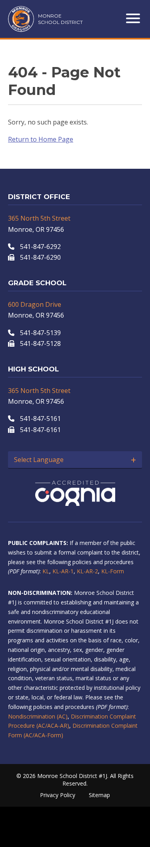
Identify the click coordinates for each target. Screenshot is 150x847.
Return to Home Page (40, 139)
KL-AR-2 (87, 571)
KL (45, 571)
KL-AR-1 (63, 571)
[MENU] (134, 18)
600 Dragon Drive (34, 304)
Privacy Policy (57, 795)
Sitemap (99, 795)
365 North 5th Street (39, 218)
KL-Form (112, 571)
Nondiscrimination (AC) (38, 716)
